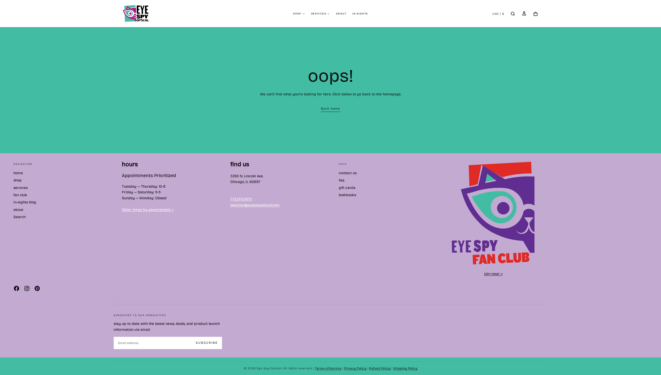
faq (341, 180)
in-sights (360, 13)
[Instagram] (27, 288)
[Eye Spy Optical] (493, 213)
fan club (20, 195)
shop (297, 13)
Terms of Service (328, 368)
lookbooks (347, 195)
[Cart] (535, 14)
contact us (348, 173)
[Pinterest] (37, 288)
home (18, 173)
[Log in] (524, 14)
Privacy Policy (355, 368)
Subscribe (207, 343)
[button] (498, 14)
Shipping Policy (405, 368)
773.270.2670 (241, 199)
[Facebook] (16, 288)
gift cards (347, 188)
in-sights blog (24, 202)
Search (19, 217)
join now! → (493, 274)
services (318, 13)
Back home (330, 108)
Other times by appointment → (148, 210)
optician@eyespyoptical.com (255, 205)
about (341, 13)
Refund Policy (379, 368)
